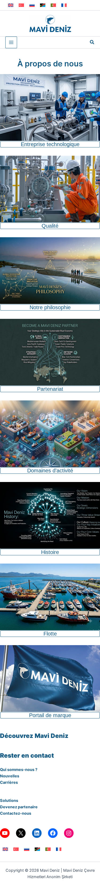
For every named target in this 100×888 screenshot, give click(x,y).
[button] (92, 42)
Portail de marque (50, 715)
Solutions (9, 800)
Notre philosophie (50, 307)
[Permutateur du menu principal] (11, 42)
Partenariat (50, 389)
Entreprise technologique (50, 144)
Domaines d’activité (50, 470)
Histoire (50, 552)
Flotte (50, 634)
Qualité (50, 226)
